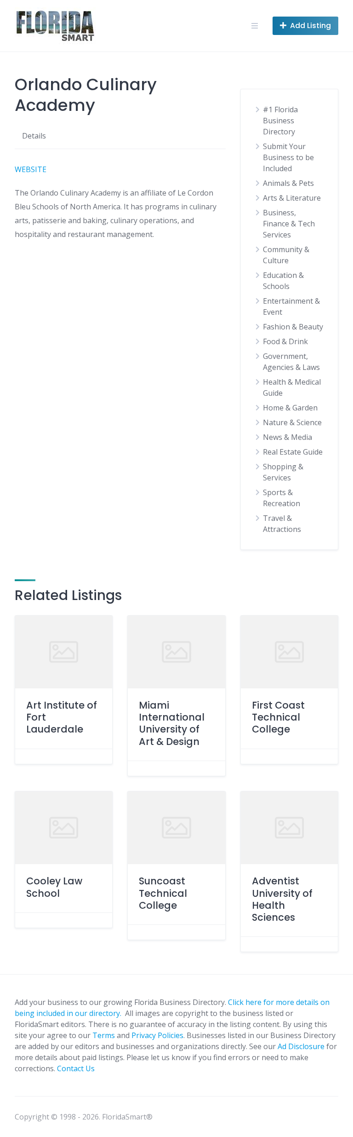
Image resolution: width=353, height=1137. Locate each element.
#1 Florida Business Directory (280, 120)
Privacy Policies (157, 1035)
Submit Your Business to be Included (288, 157)
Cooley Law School (54, 887)
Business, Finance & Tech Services (289, 224)
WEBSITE (30, 169)
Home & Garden (290, 408)
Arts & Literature (292, 198)
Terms (103, 1035)
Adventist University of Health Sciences (282, 899)
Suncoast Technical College (163, 893)
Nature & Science (292, 422)
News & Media (287, 437)
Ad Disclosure (301, 1046)
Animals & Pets (288, 183)
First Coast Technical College (278, 717)
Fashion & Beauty (293, 327)
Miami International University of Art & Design (172, 723)
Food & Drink (285, 341)
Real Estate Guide (293, 452)
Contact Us (76, 1068)
